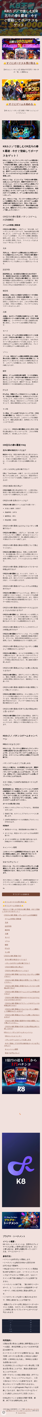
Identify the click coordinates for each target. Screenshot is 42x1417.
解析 (6, 945)
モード (7, 937)
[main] (21, 18)
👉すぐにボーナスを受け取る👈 (15, 902)
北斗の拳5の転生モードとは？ (16, 960)
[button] (3, 1413)
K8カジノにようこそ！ (13, 1036)
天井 (6, 922)
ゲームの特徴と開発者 (13, 919)
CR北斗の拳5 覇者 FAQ (12, 956)
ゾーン (7, 941)
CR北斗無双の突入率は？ (14, 967)
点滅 (6, 934)
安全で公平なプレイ (12, 1053)
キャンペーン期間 (11, 1049)
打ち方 (7, 948)
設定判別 (8, 926)
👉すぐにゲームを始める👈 (13, 906)
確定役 (7, 930)
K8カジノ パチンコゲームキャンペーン (18, 1032)
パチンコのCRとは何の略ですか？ (17, 963)
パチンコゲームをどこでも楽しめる (18, 1040)
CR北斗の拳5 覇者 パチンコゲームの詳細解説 (20, 915)
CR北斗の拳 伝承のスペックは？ (17, 971)
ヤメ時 (7, 952)
